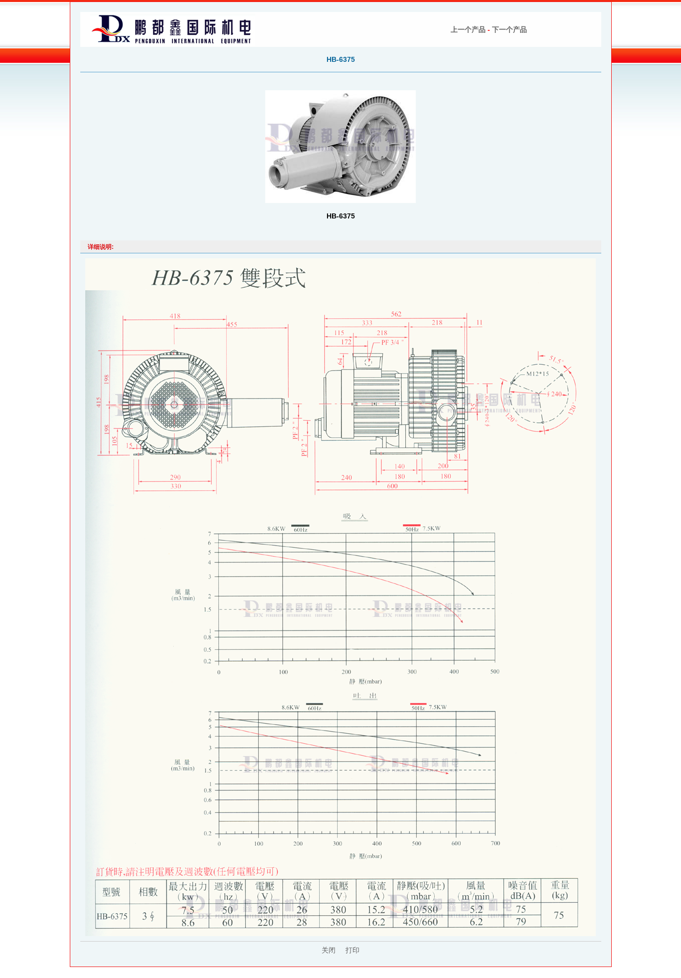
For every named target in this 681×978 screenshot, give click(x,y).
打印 (352, 950)
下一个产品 (509, 29)
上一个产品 (468, 29)
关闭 (329, 950)
